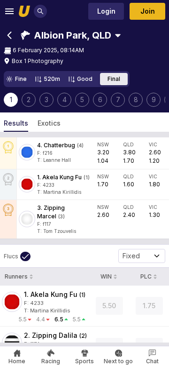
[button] (66, 35)
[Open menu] (9, 11)
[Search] (40, 11)
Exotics (49, 123)
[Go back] (9, 35)
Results (16, 123)
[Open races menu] (118, 35)
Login (106, 11)
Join (147, 11)
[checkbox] (17, 256)
